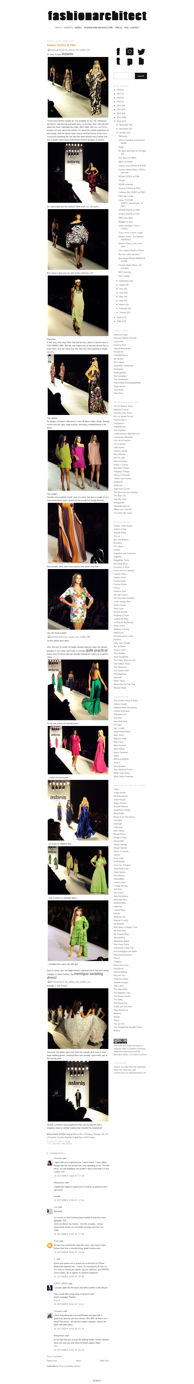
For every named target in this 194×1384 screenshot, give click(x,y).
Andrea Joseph (120, 704)
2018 (119, 90)
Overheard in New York (124, 948)
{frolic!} (117, 1031)
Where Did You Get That (124, 684)
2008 (119, 321)
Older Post (104, 1361)
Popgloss (118, 962)
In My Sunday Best (122, 601)
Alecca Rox (78, 1134)
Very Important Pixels (123, 769)
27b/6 (116, 789)
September (124, 281)
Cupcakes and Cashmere (125, 553)
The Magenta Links (122, 993)
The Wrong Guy (120, 1003)
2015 (119, 101)
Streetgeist (118, 369)
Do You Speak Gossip (123, 416)
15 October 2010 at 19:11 (69, 1304)
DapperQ (117, 557)
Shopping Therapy (92, 1134)
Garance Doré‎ (120, 591)
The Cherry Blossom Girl (124, 660)
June (121, 293)
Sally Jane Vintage (122, 643)
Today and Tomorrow (123, 1006)
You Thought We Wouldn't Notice (128, 1027)
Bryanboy (118, 543)
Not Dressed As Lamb (123, 636)
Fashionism (119, 423)
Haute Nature (119, 872)
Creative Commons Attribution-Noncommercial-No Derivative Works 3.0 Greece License (130, 1052)
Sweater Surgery (121, 982)
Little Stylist (119, 447)
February (123, 308)
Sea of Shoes (120, 646)
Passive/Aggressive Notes (125, 951)
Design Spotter (120, 848)
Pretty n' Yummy (121, 465)
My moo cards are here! (129, 254)
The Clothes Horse (122, 664)
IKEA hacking (124, 272)
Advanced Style (121, 335)
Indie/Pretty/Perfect (122, 731)
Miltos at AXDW (125, 162)
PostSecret (119, 969)
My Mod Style (120, 930)
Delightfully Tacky (121, 560)
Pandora (117, 639)
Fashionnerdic (120, 581)
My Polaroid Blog (121, 934)
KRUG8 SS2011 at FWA (129, 210)
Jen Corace (119, 893)
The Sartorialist (120, 376)
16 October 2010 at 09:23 (69, 1350)
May (121, 297)
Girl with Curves (121, 595)
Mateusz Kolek (120, 738)
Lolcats (117, 913)
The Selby (118, 999)
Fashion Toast (120, 577)
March (122, 304)
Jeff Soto (118, 889)
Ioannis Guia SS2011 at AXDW (132, 166)
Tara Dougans (120, 766)
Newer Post (52, 1361)
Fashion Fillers (120, 574)
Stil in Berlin (119, 362)
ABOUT (58, 28)
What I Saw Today (122, 773)
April (121, 300)
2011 (119, 117)
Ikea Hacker (119, 875)
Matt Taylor (119, 742)
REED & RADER (121, 759)
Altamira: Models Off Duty (125, 338)
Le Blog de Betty (121, 619)
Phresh (117, 958)
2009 (119, 317)
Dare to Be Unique (87, 1137)
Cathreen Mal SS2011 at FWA (132, 192)
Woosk (117, 1017)
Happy (121, 147)
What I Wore (119, 681)
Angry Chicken (120, 803)
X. (55, 1259)
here (56, 1346)
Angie (56, 1241)
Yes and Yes (119, 1024)
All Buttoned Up (120, 796)
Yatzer (116, 1020)
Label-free (118, 906)
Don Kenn (118, 718)
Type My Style (120, 499)
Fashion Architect (133, 1046)
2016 (119, 98)
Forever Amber (120, 584)
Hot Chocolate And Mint (124, 598)
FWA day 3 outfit (126, 196)
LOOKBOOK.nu (121, 355)
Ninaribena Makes (121, 941)
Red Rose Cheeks (122, 468)
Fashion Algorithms (65, 1137)
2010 (119, 121)
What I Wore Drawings (123, 776)
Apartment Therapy (122, 810)
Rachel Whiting (120, 972)
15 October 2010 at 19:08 (69, 1276)
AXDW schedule (126, 184)
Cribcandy (118, 827)
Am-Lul (117, 536)
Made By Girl (119, 917)
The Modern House (122, 996)
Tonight (122, 180)
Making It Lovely (121, 920)
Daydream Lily (120, 714)
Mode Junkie (119, 626)
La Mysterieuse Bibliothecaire (127, 434)
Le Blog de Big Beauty (123, 622)
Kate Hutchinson (121, 896)
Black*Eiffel (119, 813)
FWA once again (126, 218)
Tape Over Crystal (122, 489)
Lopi (60, 1141)
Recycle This (119, 975)
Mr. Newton (119, 359)
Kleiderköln (118, 352)
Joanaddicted (119, 427)
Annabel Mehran (121, 806)
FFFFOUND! (119, 862)
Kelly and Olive (120, 900)
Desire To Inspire (121, 851)
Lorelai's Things (120, 451)
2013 (119, 109)
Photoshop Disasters (123, 955)
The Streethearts (121, 379)
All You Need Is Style (123, 406)
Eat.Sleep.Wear (120, 564)
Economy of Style (121, 567)
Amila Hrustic (119, 800)
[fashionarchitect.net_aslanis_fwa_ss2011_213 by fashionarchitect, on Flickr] (69, 982)
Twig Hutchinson (121, 1010)
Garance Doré (120, 345)
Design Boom (119, 834)
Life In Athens (120, 444)
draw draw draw (120, 721)
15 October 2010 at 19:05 (69, 1252)
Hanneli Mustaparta (122, 348)
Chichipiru (118, 820)
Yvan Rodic (119, 390)
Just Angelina (119, 430)
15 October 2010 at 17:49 (69, 1234)
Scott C (117, 763)
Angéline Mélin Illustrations (125, 707)
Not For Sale (119, 458)
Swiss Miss (119, 986)
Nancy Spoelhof (121, 752)
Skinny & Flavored (122, 475)
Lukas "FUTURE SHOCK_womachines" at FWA (131, 203)
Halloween (123, 136)
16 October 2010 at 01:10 (69, 1329)
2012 (119, 113)
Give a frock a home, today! (131, 233)
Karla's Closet (120, 605)
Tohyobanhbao (120, 674)
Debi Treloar (119, 831)
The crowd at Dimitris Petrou (131, 250)
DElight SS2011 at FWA (129, 176)
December (124, 125)
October (123, 133)
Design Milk (119, 841)
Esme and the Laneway (124, 570)
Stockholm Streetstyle (123, 365)
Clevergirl (118, 824)
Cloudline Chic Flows (123, 413)
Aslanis (56, 1144)
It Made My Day (121, 886)
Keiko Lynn (119, 608)
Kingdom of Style (121, 615)
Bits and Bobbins (121, 539)
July (121, 289)
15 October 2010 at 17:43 (69, 1176)
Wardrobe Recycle (122, 506)
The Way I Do (120, 496)
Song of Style (120, 650)
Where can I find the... (123, 509)
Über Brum (118, 393)
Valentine (118, 677)
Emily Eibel (119, 858)
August (122, 285)
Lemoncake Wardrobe (123, 437)
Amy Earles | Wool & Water (126, 700)
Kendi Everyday (121, 612)
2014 (119, 105)
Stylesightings (120, 372)
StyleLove (118, 485)
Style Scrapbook (121, 657)
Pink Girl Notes (120, 461)
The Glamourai (120, 667)
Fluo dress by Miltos (127, 158)
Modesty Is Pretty (121, 629)
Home (78, 1361)
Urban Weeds (119, 386)
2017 (119, 94)
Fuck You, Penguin (122, 865)
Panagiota (58, 1311)
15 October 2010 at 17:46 (69, 1200)
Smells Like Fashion (123, 478)
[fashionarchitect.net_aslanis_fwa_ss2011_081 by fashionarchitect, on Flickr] (69, 637)
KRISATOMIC (120, 903)
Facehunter (119, 341)
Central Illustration (122, 711)
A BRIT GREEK (61, 1283)
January (123, 312)
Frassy (117, 588)
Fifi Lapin (118, 725)
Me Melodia (119, 924)
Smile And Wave (121, 979)
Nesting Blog (119, 937)
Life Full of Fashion (122, 440)
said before (102, 127)
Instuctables (119, 879)
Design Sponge (120, 844)
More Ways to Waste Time (125, 927)
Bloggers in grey (126, 222)
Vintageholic (119, 502)
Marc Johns (119, 735)
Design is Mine (120, 837)
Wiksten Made (120, 688)
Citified (117, 550)
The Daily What (120, 989)
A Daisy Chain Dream (123, 526)
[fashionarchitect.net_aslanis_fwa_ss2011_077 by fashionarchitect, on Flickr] (69, 50)
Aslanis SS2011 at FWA (129, 214)
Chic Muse (118, 546)
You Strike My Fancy (123, 513)
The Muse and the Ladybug (126, 492)
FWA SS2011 (67, 1144)
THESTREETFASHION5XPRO (127, 383)
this (87, 207)
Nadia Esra (118, 633)
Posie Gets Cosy (121, 965)
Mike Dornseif (120, 745)
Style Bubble (119, 653)
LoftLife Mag (119, 910)
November (124, 129)
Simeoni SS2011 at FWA (129, 188)
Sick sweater (124, 276)
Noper (116, 756)
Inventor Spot (119, 882)
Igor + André (119, 728)
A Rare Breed (119, 793)
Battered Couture (121, 409)
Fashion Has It (120, 420)
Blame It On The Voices (124, 817)
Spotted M (118, 482)
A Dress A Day (120, 529)
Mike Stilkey (119, 749)
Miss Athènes (120, 454)
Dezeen (117, 855)
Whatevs (117, 1013)
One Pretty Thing (121, 944)
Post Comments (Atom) (69, 1366)
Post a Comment (54, 1356)
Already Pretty (120, 533)
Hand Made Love (121, 869)
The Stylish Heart (121, 670)
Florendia (58, 1158)
